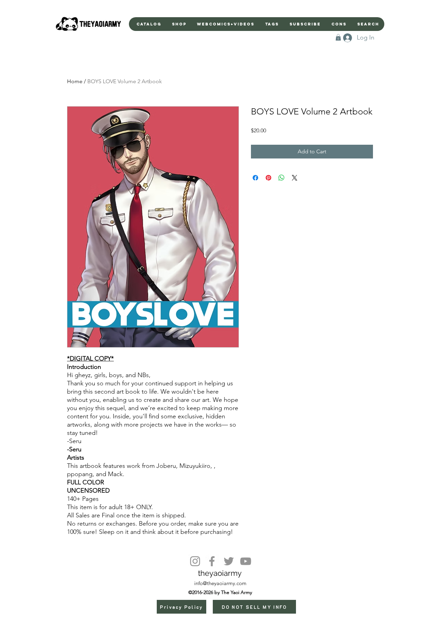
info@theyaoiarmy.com (220, 583)
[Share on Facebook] (255, 178)
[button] (338, 37)
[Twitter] (228, 561)
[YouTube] (245, 561)
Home (74, 81)
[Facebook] (212, 561)
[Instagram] (195, 561)
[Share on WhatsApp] (281, 178)
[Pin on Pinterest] (268, 178)
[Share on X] (294, 178)
